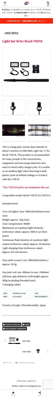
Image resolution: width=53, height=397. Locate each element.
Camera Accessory (12, 324)
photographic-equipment (15, 328)
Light (27, 324)
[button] (47, 366)
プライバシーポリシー (26, 381)
